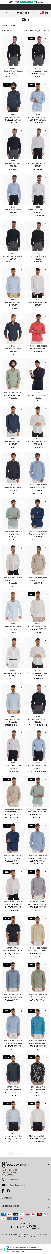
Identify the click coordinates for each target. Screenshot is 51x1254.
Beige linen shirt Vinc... (13, 812)
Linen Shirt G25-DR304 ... (38, 951)
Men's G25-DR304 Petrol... (38, 1043)
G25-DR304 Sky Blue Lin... (13, 1043)
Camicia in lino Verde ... (13, 395)
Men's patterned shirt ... (38, 1090)
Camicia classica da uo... (13, 71)
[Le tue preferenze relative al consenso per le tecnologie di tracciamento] (4, 1249)
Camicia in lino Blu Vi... (37, 534)
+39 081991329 (11, 1179)
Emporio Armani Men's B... (13, 951)
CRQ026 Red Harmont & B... (38, 904)
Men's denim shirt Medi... (13, 1090)
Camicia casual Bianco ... (37, 210)
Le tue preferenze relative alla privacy (24, 1247)
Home (4, 26)
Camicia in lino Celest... (38, 488)
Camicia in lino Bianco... (13, 580)
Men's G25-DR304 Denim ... (13, 997)
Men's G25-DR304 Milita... (38, 997)
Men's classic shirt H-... (13, 1136)
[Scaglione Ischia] (25, 13)
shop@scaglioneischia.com (16, 1185)
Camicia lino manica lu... (13, 673)
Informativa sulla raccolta (13, 1251)
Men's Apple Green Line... (37, 812)
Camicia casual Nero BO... (38, 256)
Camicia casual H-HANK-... (38, 302)
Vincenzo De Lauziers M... (13, 858)
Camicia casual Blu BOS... (13, 256)
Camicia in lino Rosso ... (38, 349)
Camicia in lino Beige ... (38, 580)
